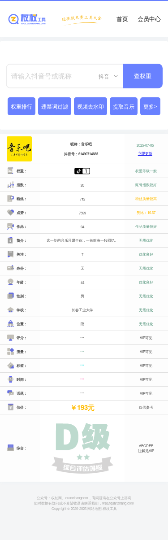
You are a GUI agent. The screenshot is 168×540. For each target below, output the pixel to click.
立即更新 (145, 153)
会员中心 (149, 18)
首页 (122, 18)
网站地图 (94, 508)
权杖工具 (110, 508)
